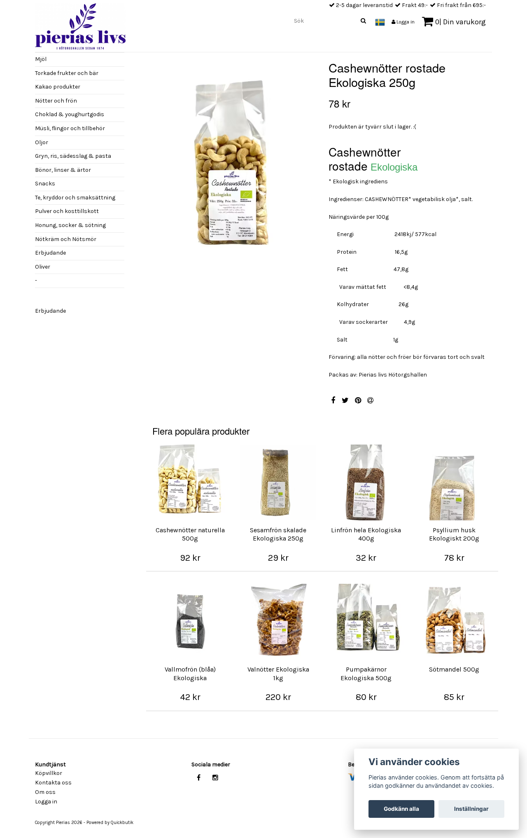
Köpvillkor (48, 773)
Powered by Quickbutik (109, 822)
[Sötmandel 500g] (454, 622)
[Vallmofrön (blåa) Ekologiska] (190, 622)
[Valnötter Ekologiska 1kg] (278, 622)
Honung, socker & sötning (70, 225)
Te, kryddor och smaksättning (75, 197)
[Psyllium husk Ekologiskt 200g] (454, 482)
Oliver (42, 266)
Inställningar (471, 808)
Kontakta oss (53, 782)
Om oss (45, 792)
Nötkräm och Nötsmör (65, 239)
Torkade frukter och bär (66, 73)
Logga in (405, 22)
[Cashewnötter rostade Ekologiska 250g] (234, 170)
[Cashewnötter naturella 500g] (190, 482)
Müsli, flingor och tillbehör (70, 128)
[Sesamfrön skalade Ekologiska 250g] (278, 482)
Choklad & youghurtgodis (69, 114)
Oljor (41, 142)
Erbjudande (50, 252)
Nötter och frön (56, 100)
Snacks (45, 183)
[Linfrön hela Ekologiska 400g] (366, 482)
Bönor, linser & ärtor (63, 169)
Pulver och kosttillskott (67, 211)
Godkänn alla (401, 808)
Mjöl (41, 59)
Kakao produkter (57, 86)
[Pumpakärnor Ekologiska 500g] (366, 622)
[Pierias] (80, 24)
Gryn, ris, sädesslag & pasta (73, 155)
